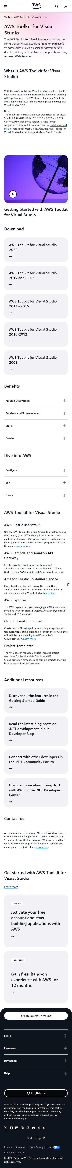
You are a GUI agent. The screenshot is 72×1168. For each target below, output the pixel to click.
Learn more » (23, 545)
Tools (7, 17)
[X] (5, 1128)
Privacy (8, 1147)
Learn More (49, 592)
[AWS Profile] (65, 6)
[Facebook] (11, 1128)
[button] (13, 194)
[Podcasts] (39, 1128)
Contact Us (42, 846)
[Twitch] (28, 1128)
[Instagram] (22, 1128)
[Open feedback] (68, 584)
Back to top (34, 1138)
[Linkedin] (16, 1128)
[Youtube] (33, 1128)
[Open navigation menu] (5, 6)
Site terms (21, 1147)
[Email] (44, 1128)
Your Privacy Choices (41, 1147)
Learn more (29, 638)
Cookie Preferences (14, 1152)
